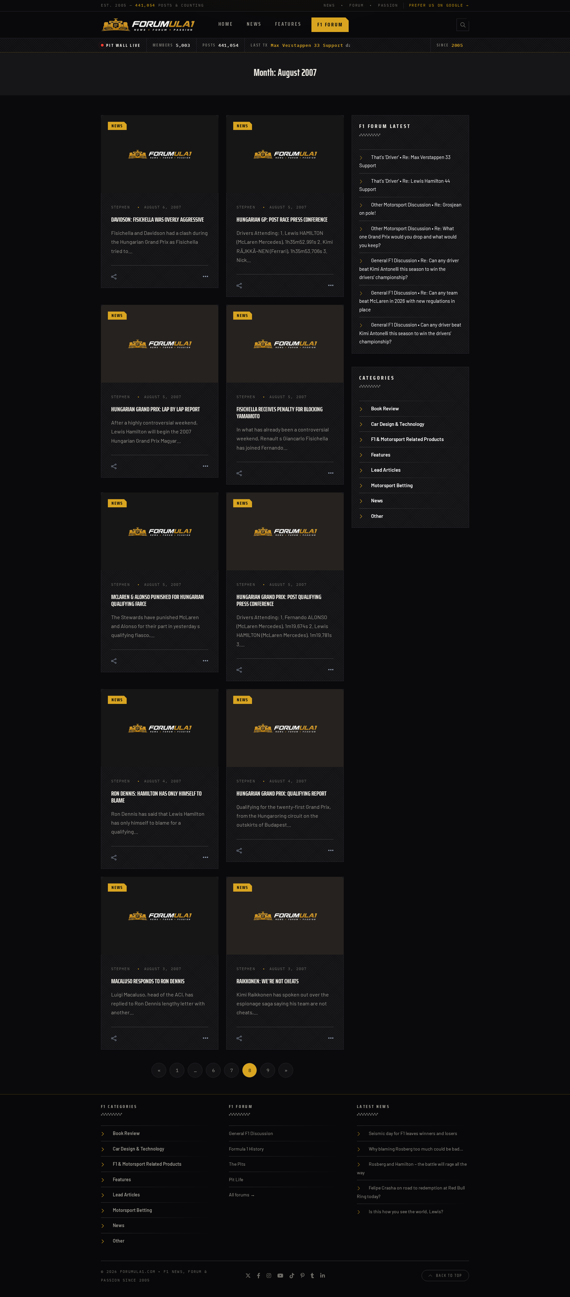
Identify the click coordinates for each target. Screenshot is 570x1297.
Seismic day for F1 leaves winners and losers (413, 1133)
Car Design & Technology (397, 424)
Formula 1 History (246, 1149)
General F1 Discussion (251, 1133)
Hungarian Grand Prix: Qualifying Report (282, 793)
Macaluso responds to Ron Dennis (147, 981)
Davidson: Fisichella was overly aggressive (157, 219)
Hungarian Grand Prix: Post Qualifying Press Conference (279, 600)
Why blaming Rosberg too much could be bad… (416, 1149)
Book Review (385, 408)
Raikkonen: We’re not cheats (268, 981)
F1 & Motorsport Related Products (407, 439)
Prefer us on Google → (439, 5)
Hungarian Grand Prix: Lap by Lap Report (155, 409)
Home (225, 24)
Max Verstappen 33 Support (307, 45)
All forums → (242, 1194)
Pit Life (236, 1179)
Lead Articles (385, 470)
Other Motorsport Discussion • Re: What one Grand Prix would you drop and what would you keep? (408, 236)
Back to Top (449, 1275)
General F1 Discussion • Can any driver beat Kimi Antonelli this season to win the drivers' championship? (410, 333)
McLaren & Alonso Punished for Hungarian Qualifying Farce (157, 600)
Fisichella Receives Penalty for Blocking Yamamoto (280, 412)
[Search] (463, 24)
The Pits (237, 1164)
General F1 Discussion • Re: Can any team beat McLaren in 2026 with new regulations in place (408, 301)
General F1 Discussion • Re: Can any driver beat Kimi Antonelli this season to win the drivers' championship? (409, 268)
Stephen (120, 207)
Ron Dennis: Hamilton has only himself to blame (156, 797)
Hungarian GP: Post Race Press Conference (282, 219)
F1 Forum (330, 24)
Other (377, 516)
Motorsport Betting (392, 485)
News (254, 24)
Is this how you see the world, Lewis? (406, 1211)
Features (288, 24)
